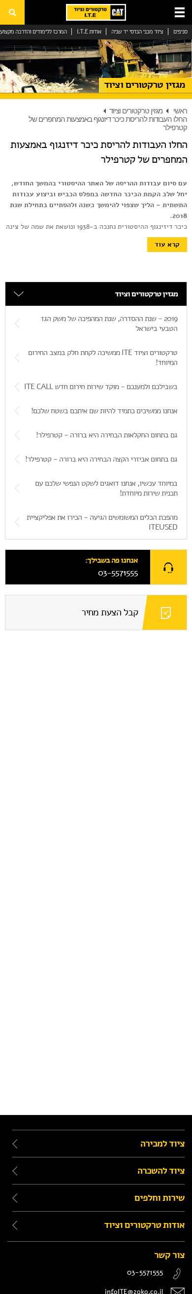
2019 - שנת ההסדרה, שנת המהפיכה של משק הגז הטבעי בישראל (109, 323)
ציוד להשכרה (160, 1170)
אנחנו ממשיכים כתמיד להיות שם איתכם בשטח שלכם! (104, 410)
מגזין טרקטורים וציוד (135, 111)
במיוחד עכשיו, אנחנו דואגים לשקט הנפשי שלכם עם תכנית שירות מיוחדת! (106, 488)
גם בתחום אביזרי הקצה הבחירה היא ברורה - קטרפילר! (101, 459)
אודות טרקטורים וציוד (143, 1225)
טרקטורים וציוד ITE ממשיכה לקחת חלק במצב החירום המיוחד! (102, 357)
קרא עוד (167, 244)
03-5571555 (118, 572)
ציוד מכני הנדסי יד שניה (137, 31)
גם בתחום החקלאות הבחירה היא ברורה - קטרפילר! (106, 435)
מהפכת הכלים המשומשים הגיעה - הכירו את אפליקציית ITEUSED (102, 522)
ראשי (180, 111)
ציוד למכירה (161, 1143)
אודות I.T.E (89, 31)
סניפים (180, 31)
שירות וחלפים (158, 1197)
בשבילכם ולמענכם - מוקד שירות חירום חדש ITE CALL (100, 386)
